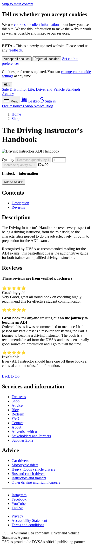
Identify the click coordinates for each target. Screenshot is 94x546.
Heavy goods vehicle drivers (33, 469)
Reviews (18, 207)
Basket (33, 101)
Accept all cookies (17, 59)
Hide (7, 85)
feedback (15, 50)
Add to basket (13, 182)
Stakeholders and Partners (31, 436)
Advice (40, 106)
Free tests (19, 397)
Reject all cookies (46, 59)
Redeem (18, 414)
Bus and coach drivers (28, 474)
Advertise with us (25, 432)
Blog (49, 106)
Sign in (50, 101)
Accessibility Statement (29, 520)
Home (16, 114)
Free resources (13, 106)
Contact (17, 423)
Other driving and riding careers (36, 482)
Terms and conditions (28, 525)
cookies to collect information (36, 24)
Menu (14, 101)
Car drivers (20, 461)
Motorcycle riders (25, 465)
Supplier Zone (22, 440)
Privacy (17, 516)
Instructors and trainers (29, 478)
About (16, 427)
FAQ (15, 418)
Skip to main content (17, 4)
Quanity (8, 160)
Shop (29, 106)
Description (20, 203)
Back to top (11, 376)
